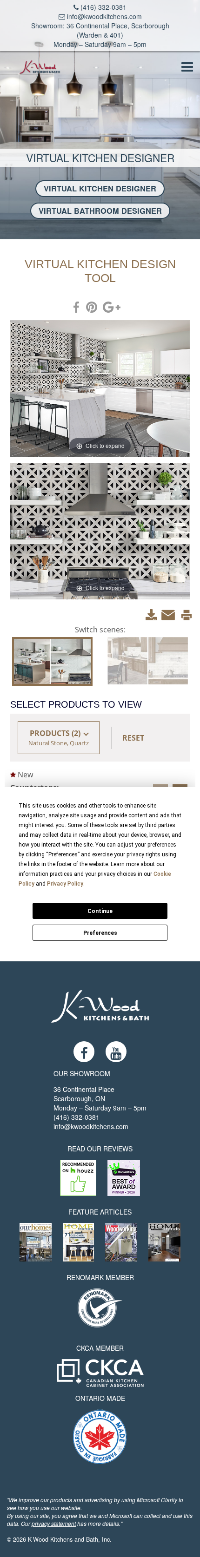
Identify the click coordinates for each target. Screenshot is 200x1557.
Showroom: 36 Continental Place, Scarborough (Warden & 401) (100, 30)
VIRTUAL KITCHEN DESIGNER (100, 188)
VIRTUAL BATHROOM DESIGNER (100, 210)
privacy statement (54, 1523)
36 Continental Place (83, 1089)
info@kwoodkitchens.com (103, 16)
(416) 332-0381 (103, 7)
